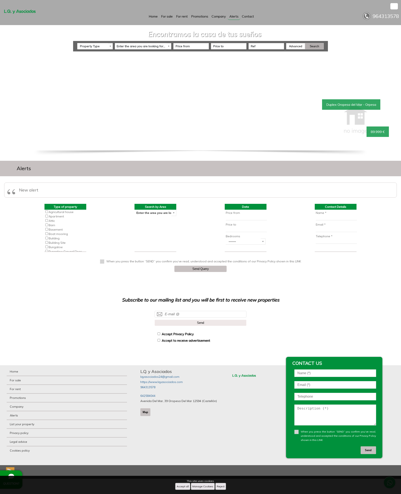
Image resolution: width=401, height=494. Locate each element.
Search (314, 46)
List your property (22, 424)
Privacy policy (19, 433)
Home (153, 16)
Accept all (183, 486)
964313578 (147, 387)
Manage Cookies (202, 486)
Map (145, 412)
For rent (182, 16)
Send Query (200, 269)
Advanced (295, 46)
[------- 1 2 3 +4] (245, 241)
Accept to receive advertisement (186, 340)
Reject (221, 486)
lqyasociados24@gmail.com (159, 377)
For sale (167, 16)
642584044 (147, 396)
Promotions (199, 16)
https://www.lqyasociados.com (161, 382)
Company (219, 16)
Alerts (234, 16)
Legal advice (18, 442)
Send (200, 322)
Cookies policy (20, 450)
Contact (248, 16)
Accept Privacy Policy (178, 334)
